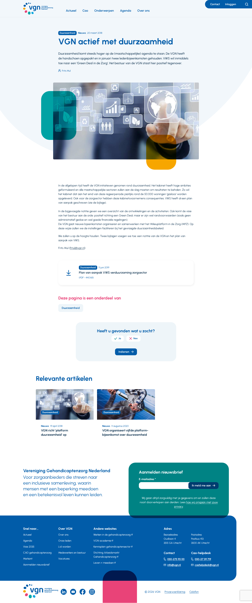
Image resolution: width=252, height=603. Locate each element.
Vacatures (64, 558)
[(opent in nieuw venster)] (83, 592)
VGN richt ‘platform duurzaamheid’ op (54, 433)
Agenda (125, 10)
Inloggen (230, 4)
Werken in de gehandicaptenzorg (112, 534)
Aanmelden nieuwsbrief (36, 564)
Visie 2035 (28, 546)
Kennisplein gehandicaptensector (111, 546)
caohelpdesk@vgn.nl (207, 565)
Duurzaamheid (71, 308)
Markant (27, 558)
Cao (85, 10)
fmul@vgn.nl (77, 248)
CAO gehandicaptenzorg (37, 552)
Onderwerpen (104, 10)
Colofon (194, 591)
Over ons (143, 10)
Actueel (71, 10)
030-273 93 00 (175, 559)
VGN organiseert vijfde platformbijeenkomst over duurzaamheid (125, 433)
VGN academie (102, 540)
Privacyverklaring (175, 591)
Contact (215, 4)
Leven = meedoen (103, 562)
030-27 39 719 (203, 559)
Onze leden (64, 540)
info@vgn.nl (174, 565)
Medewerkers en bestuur (72, 552)
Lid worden (64, 546)
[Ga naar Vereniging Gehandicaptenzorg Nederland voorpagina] (38, 9)
